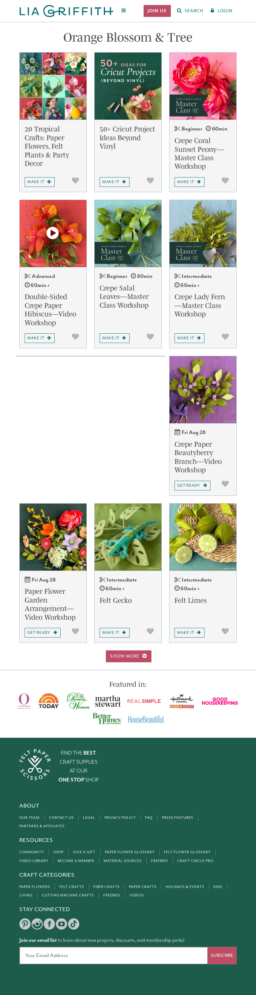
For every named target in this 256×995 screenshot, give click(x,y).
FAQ (149, 818)
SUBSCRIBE (222, 955)
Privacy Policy (120, 818)
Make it (35, 182)
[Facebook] (49, 924)
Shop (58, 852)
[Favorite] (75, 181)
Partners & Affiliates (42, 826)
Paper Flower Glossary (130, 852)
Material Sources (123, 861)
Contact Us (61, 818)
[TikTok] (73, 924)
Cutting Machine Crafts (68, 895)
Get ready (188, 485)
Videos (137, 895)
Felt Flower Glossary (187, 852)
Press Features (177, 818)
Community (31, 852)
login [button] (225, 10)
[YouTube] (61, 924)
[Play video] (53, 233)
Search (194, 10)
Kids (218, 887)
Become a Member (76, 861)
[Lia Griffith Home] (67, 11)
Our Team (29, 818)
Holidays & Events (185, 887)
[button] (157, 11)
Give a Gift (84, 852)
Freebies (159, 861)
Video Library (33, 861)
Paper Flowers (34, 887)
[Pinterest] (25, 924)
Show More (125, 656)
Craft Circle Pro (195, 861)
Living (25, 895)
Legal (89, 818)
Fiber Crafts (106, 887)
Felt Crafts (71, 887)
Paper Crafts (142, 887)
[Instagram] (37, 924)
